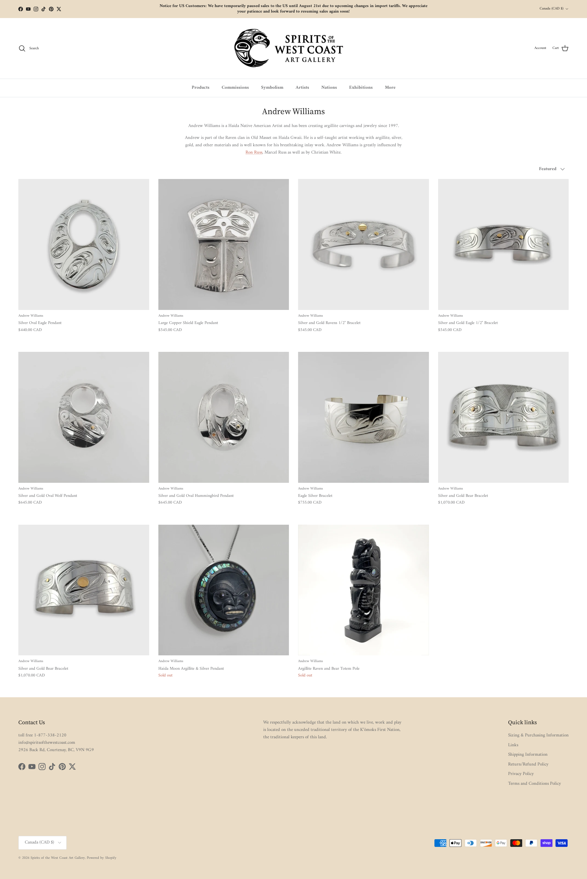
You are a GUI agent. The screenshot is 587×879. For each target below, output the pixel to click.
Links (513, 745)
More (390, 88)
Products (200, 88)
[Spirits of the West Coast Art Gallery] (293, 48)
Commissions (235, 88)
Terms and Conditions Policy (534, 784)
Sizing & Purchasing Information (538, 735)
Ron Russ (254, 152)
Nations (329, 88)
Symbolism (272, 88)
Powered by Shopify (101, 858)
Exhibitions (361, 88)
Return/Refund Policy (528, 764)
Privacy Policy (521, 774)
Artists (302, 88)
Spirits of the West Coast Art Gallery (58, 858)
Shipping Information (528, 755)
